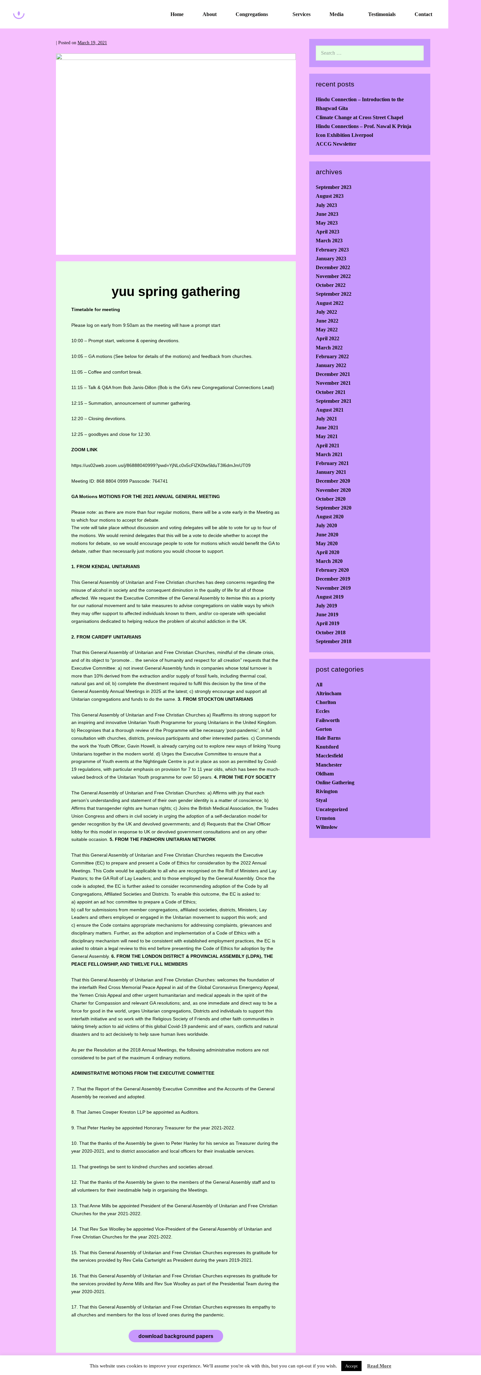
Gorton (324, 729)
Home (177, 14)
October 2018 (331, 632)
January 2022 (331, 365)
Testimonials (382, 14)
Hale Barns (328, 738)
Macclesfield (329, 755)
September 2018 (333, 641)
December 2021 (333, 374)
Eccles (323, 711)
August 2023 (330, 196)
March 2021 (329, 454)
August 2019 (330, 597)
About (210, 14)
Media (337, 14)
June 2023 (327, 214)
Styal (321, 800)
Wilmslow (327, 827)
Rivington (327, 791)
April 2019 (327, 623)
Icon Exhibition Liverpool (344, 135)
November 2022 (333, 276)
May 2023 (327, 223)
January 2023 (331, 258)
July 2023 (326, 205)
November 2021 (333, 383)
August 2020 (330, 516)
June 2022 (327, 321)
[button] (464, 14)
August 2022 (330, 303)
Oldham (325, 773)
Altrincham (328, 693)
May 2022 (327, 329)
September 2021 (333, 401)
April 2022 (327, 338)
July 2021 (326, 418)
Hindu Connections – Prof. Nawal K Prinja (363, 126)
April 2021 (327, 445)
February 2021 (332, 463)
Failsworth (328, 720)
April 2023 (327, 231)
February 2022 (332, 356)
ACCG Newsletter (336, 144)
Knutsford (327, 747)
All (319, 684)
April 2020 (327, 552)
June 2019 (327, 614)
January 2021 (331, 472)
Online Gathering (335, 782)
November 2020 (333, 490)
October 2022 (331, 285)
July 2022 (326, 312)
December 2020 (333, 481)
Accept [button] (351, 1366)
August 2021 (330, 410)
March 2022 (329, 347)
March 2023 (329, 240)
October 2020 (331, 499)
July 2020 (326, 525)
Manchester (329, 765)
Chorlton (326, 702)
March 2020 (329, 561)
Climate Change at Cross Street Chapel (359, 117)
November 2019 (333, 588)
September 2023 (333, 187)
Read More (379, 1365)
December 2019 (333, 579)
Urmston (325, 818)
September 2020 (333, 508)
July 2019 (326, 605)
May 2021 (327, 436)
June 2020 (327, 534)
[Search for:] (370, 53)
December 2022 (333, 267)
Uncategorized (332, 809)
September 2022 (333, 294)
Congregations (252, 14)
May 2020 (327, 543)
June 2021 (327, 427)
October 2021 (331, 392)
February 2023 (332, 249)
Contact (423, 14)
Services (302, 14)
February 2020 (332, 570)
